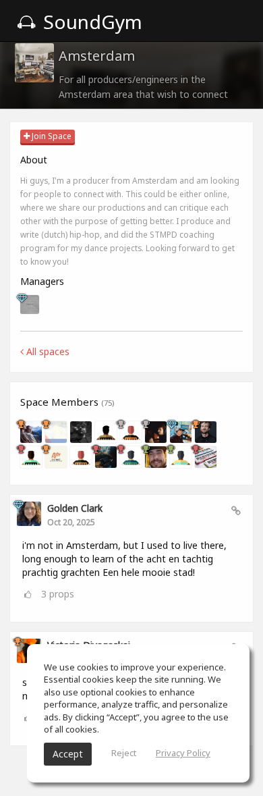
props (57, 593)
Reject (123, 753)
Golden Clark (75, 508)
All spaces (46, 351)
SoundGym (90, 21)
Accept (68, 753)
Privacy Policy (183, 753)
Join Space (50, 136)
